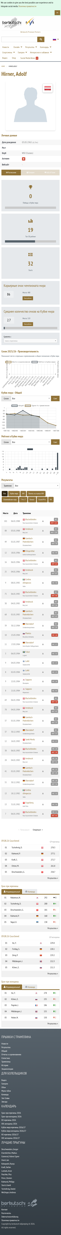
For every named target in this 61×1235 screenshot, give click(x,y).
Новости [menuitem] (5, 47)
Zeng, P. (15, 955)
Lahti (27, 661)
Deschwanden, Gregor (9, 1149)
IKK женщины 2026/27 (10, 1138)
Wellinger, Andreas (8, 1192)
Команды (5, 1094)
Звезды (4, 1101)
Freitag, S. (16, 949)
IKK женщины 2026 (9, 1123)
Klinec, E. (15, 967)
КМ (23, 493)
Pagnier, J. (15, 1005)
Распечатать (6, 1213)
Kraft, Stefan (6, 1167)
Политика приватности (27, 6)
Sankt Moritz (30, 739)
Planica (28, 633)
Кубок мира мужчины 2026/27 (13, 1127)
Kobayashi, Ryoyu (8, 1163)
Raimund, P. (16, 853)
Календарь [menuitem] (44, 47)
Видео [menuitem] (4, 57)
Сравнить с (7, 336)
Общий (4, 1050)
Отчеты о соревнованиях (11, 1054)
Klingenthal (29, 551)
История (4, 1065)
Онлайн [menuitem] (16, 47)
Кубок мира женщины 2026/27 (13, 1130)
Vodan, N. (14, 1017)
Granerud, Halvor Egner (10, 1156)
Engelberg (29, 802)
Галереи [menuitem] (21, 52)
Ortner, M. (15, 865)
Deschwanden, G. (18, 871)
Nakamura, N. (15, 897)
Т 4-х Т (23, 499)
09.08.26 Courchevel (30, 841)
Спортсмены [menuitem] (7, 52)
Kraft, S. (14, 859)
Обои (3, 1087)
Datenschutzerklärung (9, 1216)
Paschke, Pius (6, 1174)
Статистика (5, 1058)
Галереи (4, 1083)
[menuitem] (55, 39)
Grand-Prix (42, 499)
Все (4, 493)
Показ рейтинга (27, 298)
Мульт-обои (6, 1090)
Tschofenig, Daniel (8, 1188)
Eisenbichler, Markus (9, 1152)
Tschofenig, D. (17, 847)
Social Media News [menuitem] (28, 58)
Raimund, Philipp (7, 1181)
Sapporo (28, 679)
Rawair (32, 499)
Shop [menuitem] (14, 57)
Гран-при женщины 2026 (11, 1116)
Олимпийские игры (10, 499)
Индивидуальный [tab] (13, 891)
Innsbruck (29, 528)
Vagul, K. (13, 922)
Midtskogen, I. (17, 961)
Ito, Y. (14, 942)
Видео (4, 1080)
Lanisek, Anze (6, 1170)
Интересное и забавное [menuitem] (39, 52)
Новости (4, 1043)
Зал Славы (5, 1098)
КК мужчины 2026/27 (10, 1134)
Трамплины (5, 1061)
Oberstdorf (29, 623)
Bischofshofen (30, 519)
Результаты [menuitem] (29, 47)
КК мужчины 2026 (8, 1120)
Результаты (52, 878)
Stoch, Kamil (6, 1185)
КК (51, 499)
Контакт (4, 1209)
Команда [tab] (31, 891)
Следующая (37, 829)
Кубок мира (14, 493)
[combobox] (30, 341)
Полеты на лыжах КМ (36, 493)
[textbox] (30, 341)
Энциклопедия (7, 1068)
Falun (27, 651)
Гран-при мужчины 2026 (11, 1112)
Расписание (12, 172)
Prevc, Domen (6, 1178)
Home (3, 66)
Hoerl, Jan (5, 1160)
